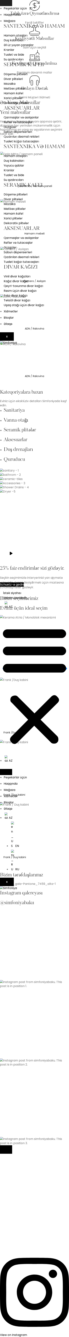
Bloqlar (9, 318)
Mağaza (9, 21)
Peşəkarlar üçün (15, 8)
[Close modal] (6, 1149)
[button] (34, 685)
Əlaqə (8, 324)
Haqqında (10, 783)
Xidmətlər (11, 311)
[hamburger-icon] (6, 3)
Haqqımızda (12, 15)
